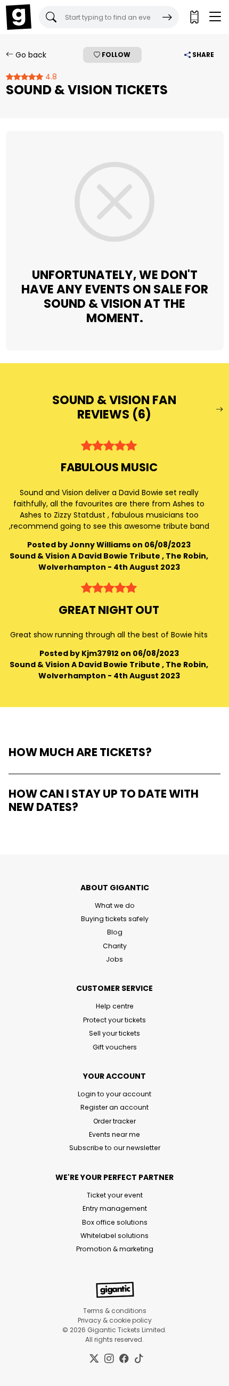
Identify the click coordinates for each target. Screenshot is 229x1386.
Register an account (114, 1107)
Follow (115, 54)
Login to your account (114, 1093)
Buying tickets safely (115, 918)
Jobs (114, 959)
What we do (115, 905)
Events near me (114, 1134)
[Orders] (193, 17)
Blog (114, 932)
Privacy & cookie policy (115, 1320)
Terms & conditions (114, 1310)
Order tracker (114, 1121)
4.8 (50, 76)
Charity (115, 945)
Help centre (115, 1006)
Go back (29, 55)
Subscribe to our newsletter (114, 1147)
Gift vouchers (115, 1047)
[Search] (167, 17)
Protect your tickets (114, 1019)
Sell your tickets (114, 1033)
